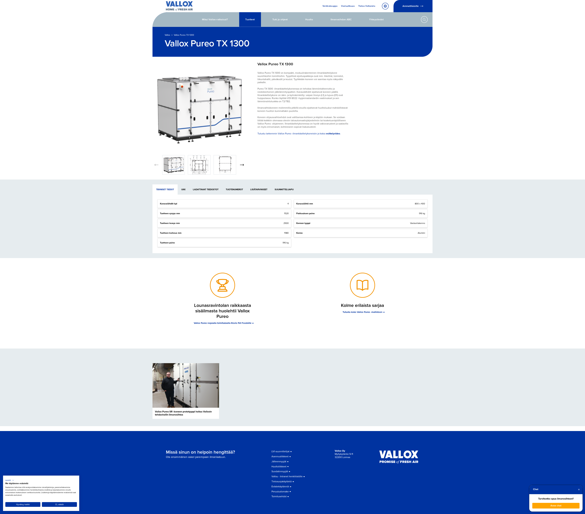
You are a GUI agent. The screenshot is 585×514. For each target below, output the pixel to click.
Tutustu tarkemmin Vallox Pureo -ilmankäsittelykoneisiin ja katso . (299, 133)
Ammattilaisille (410, 6)
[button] (9, 480)
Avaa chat (555, 505)
